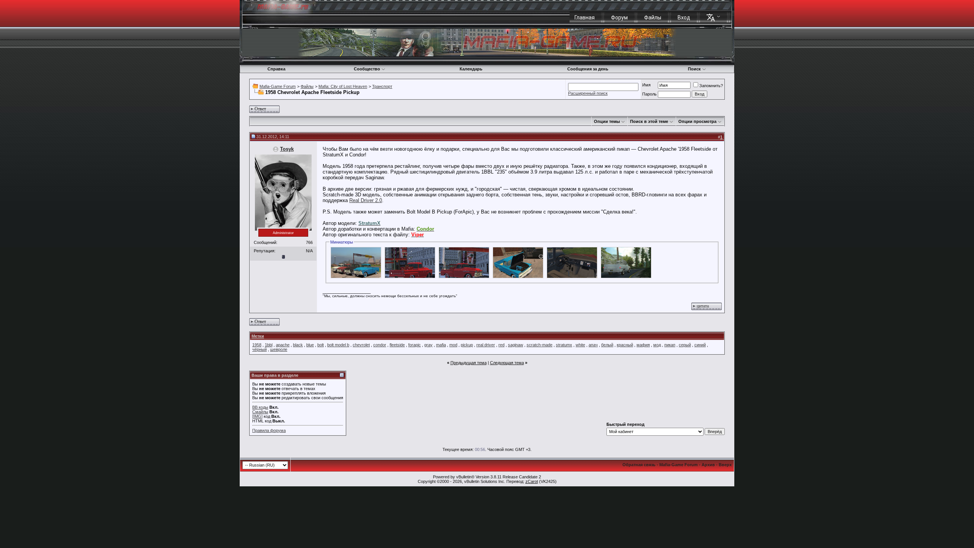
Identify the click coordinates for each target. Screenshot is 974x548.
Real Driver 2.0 (365, 200)
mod (453, 344)
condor (379, 344)
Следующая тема (507, 362)
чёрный (259, 349)
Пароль (649, 94)
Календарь (471, 69)
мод (657, 344)
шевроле (278, 349)
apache (283, 344)
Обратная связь (639, 464)
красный (625, 344)
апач (593, 344)
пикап (669, 344)
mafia (441, 344)
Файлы (652, 17)
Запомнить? (711, 85)
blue (310, 344)
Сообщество (367, 69)
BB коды (260, 407)
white (580, 344)
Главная (585, 17)
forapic (414, 344)
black (298, 344)
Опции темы (607, 121)
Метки (257, 336)
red (501, 344)
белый (607, 344)
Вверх (725, 464)
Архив (708, 464)
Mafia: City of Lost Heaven (342, 86)
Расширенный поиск (588, 93)
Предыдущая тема (468, 362)
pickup (467, 344)
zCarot (531, 481)
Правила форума (269, 430)
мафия (643, 344)
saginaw (515, 344)
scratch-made (539, 344)
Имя (646, 85)
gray (428, 344)
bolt (320, 344)
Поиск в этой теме (649, 121)
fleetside (397, 344)
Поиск (694, 69)
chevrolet (361, 344)
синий (700, 344)
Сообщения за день (587, 69)
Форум (619, 17)
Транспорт (382, 86)
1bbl (268, 344)
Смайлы (260, 411)
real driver (485, 344)
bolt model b (338, 344)
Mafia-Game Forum (277, 86)
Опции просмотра (697, 121)
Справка (276, 69)
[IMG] (257, 416)
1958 (256, 344)
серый (685, 344)
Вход (684, 17)
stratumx (564, 344)
